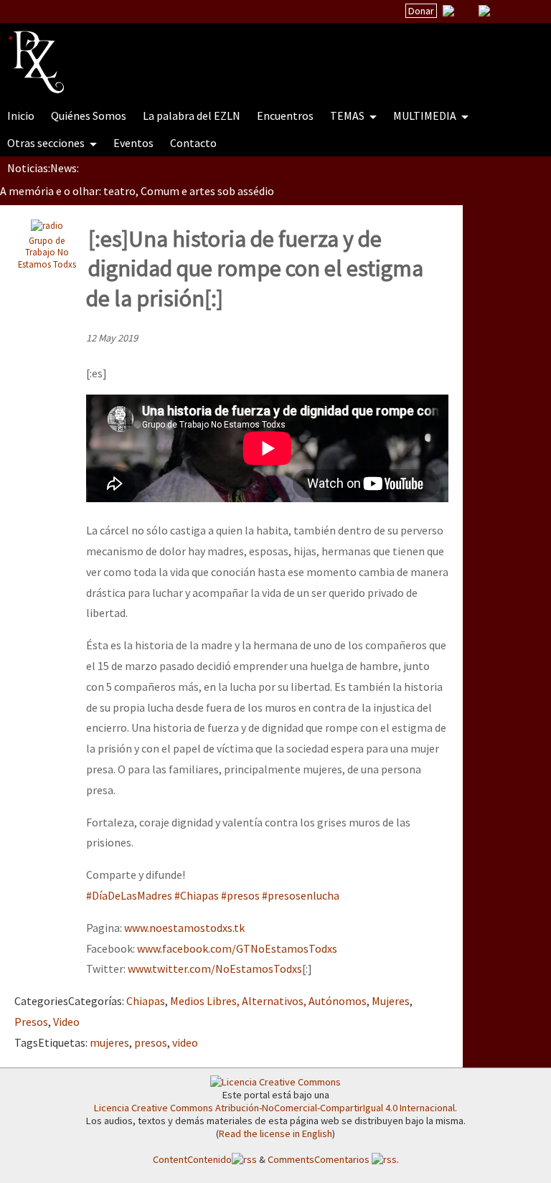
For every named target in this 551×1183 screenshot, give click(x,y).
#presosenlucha (300, 895)
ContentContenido (192, 1159)
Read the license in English (275, 1133)
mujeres (109, 1042)
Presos (31, 1021)
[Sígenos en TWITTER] (466, 11)
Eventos (133, 143)
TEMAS (348, 115)
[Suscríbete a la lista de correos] (448, 12)
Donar (421, 10)
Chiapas (145, 1001)
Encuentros (285, 115)
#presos (240, 895)
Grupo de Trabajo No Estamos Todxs (47, 252)
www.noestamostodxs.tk (184, 927)
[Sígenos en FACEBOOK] (502, 11)
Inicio (20, 115)
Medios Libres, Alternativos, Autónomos (268, 1001)
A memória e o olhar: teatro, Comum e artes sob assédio (137, 191)
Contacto (193, 143)
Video (66, 1021)
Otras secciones (47, 143)
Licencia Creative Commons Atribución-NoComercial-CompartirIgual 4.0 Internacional (274, 1107)
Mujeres (391, 1001)
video (185, 1042)
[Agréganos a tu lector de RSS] (527, 11)
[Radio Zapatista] (281, 53)
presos (150, 1042)
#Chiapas (196, 895)
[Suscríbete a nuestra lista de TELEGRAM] (484, 11)
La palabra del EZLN (191, 115)
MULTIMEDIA (425, 115)
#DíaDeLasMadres (129, 895)
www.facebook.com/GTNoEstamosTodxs (237, 948)
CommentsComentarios (320, 1159)
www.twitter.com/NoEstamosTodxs (215, 968)
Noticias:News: (43, 168)
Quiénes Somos (88, 115)
